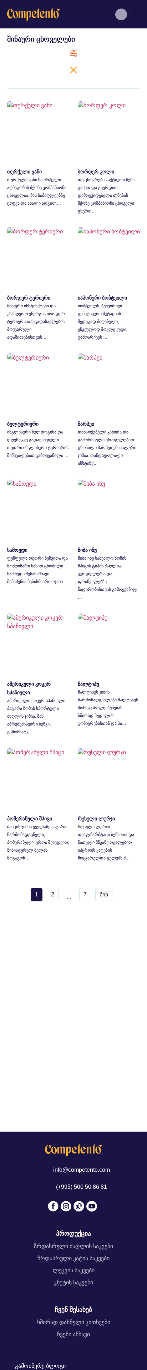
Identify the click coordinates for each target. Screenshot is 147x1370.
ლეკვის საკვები (74, 1270)
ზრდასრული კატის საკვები (73, 1258)
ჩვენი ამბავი (73, 1334)
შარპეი (86, 424)
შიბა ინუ (87, 550)
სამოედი (17, 550)
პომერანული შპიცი (29, 818)
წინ (104, 894)
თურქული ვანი (24, 171)
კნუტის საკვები (73, 1282)
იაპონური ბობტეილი (102, 298)
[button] (137, 14)
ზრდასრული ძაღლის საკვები (73, 1246)
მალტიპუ (88, 684)
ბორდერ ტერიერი (28, 298)
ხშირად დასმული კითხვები (73, 1322)
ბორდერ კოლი (96, 171)
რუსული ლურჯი (96, 818)
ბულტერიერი (23, 424)
